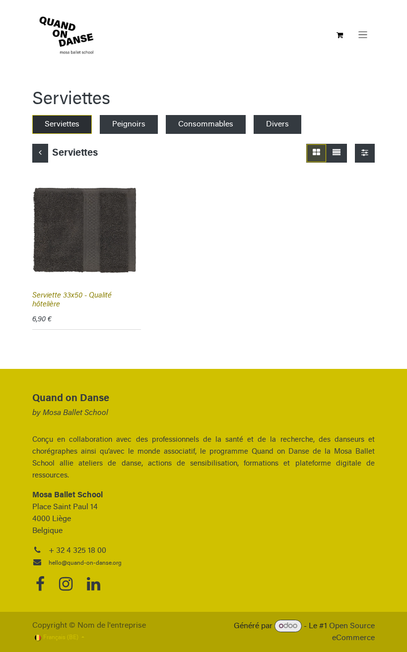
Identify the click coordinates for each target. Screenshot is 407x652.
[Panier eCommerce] (340, 35)
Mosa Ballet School (75, 413)
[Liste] (336, 153)
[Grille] (316, 153)
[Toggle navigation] (362, 35)
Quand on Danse (70, 399)
